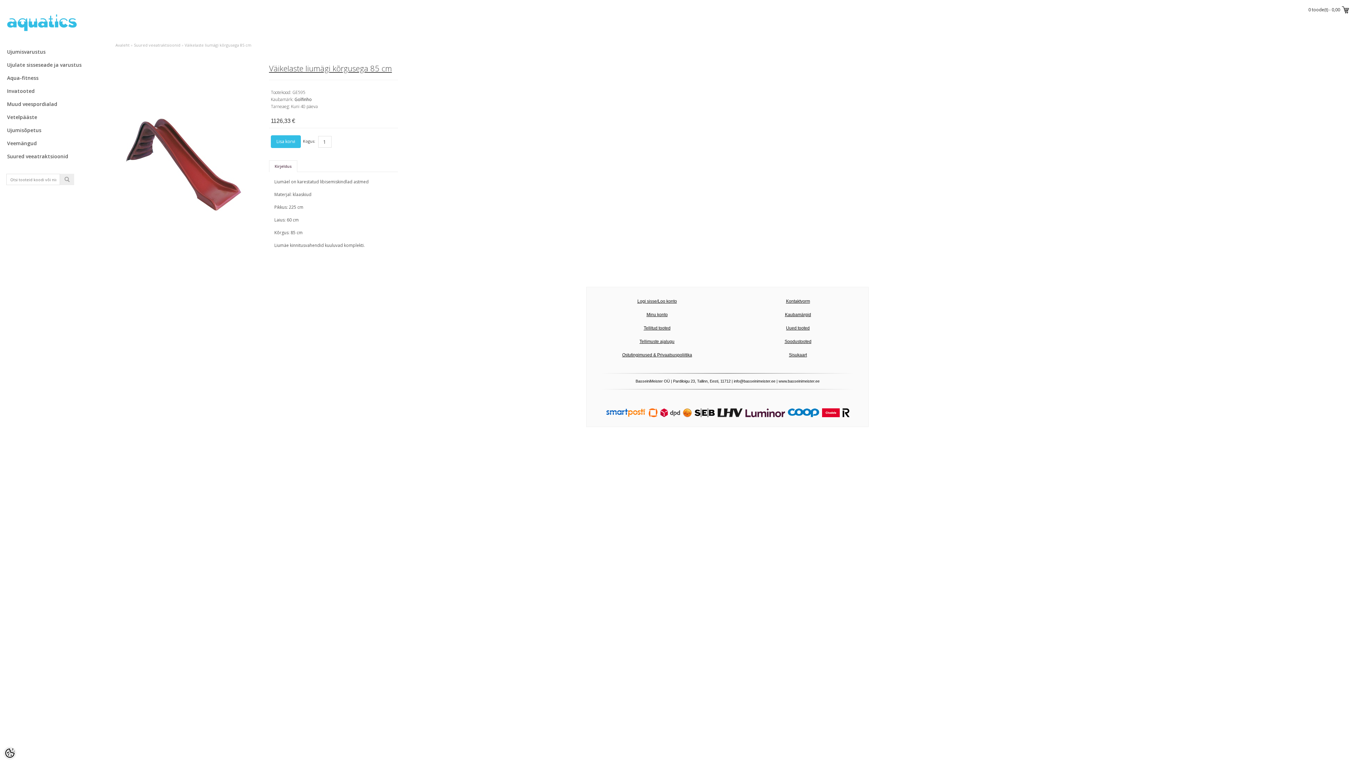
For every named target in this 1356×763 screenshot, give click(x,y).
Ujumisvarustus (26, 51)
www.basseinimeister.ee (799, 381)
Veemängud (22, 143)
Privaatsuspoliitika (674, 355)
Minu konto (657, 314)
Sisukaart (798, 355)
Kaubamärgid (798, 314)
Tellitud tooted (657, 328)
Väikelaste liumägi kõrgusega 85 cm (218, 45)
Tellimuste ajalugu (657, 341)
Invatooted (21, 91)
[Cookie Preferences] (10, 753)
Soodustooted (798, 341)
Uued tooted (798, 328)
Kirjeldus (283, 166)
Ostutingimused (637, 355)
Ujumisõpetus (24, 130)
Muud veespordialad (32, 104)
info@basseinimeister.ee (754, 381)
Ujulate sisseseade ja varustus (44, 64)
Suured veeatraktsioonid (37, 156)
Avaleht (122, 45)
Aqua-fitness (22, 78)
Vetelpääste (22, 117)
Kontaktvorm (798, 301)
